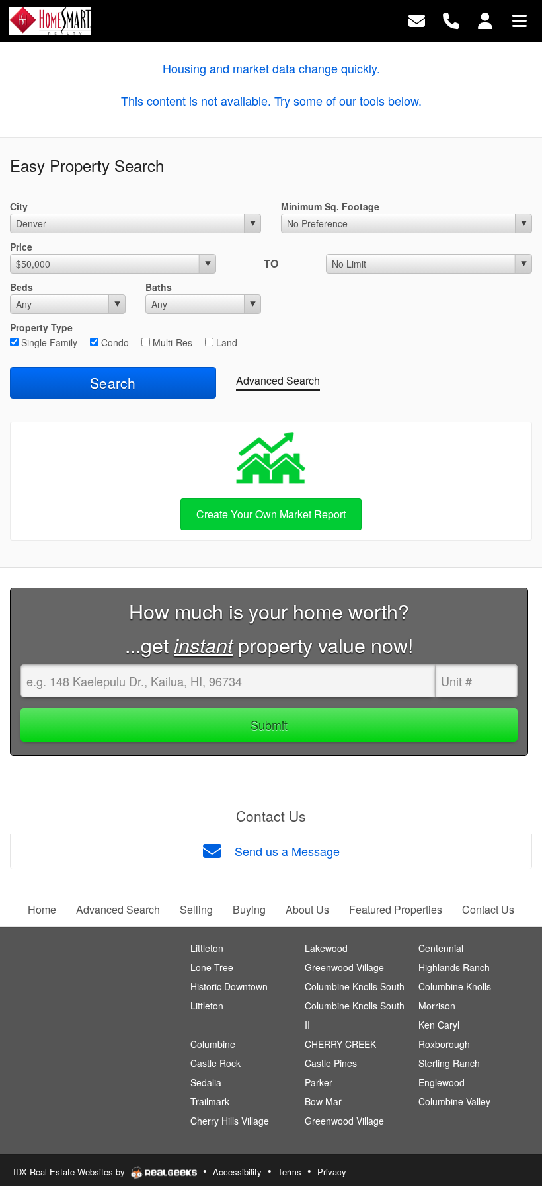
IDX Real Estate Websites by (70, 1172)
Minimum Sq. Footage (330, 206)
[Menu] (519, 19)
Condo (113, 342)
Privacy (331, 1172)
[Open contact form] (416, 19)
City (19, 206)
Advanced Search (278, 380)
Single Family (48, 342)
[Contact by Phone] (451, 19)
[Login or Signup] (485, 19)
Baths (158, 287)
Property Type (41, 327)
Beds (21, 287)
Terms (289, 1172)
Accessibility (237, 1172)
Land (225, 342)
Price (21, 246)
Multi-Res (171, 342)
